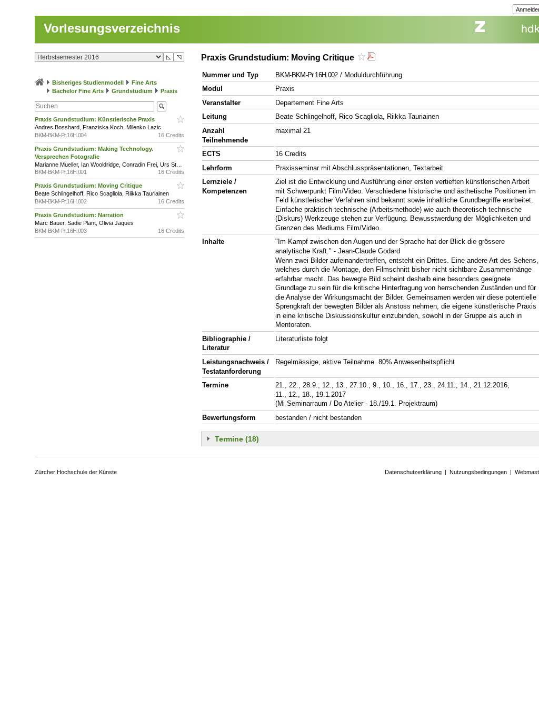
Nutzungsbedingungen (478, 472)
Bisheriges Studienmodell (88, 82)
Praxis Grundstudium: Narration (80, 215)
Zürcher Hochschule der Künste (76, 472)
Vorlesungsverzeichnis (112, 28)
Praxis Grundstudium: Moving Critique (89, 185)
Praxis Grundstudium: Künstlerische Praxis (95, 119)
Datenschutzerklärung (413, 472)
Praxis (169, 91)
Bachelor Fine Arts (78, 91)
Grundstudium (132, 91)
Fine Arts (144, 82)
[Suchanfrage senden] (161, 106)
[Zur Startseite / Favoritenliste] (39, 82)
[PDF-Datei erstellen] (371, 57)
